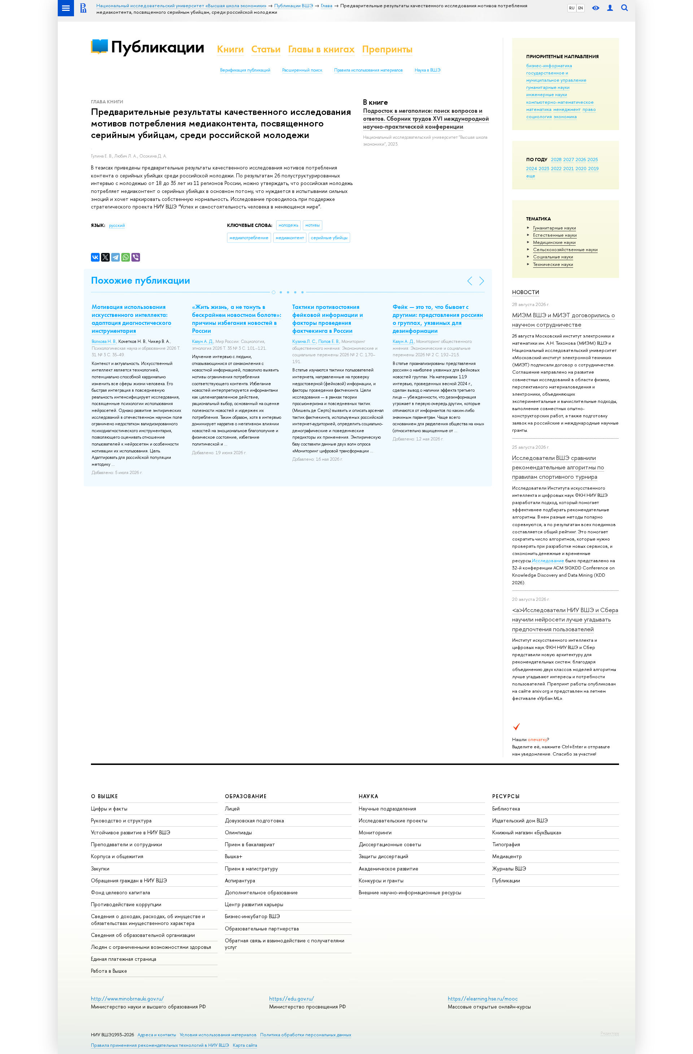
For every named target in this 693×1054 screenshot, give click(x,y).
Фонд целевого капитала (120, 892)
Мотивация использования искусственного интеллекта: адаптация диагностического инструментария (131, 319)
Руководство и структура (121, 820)
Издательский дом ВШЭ (520, 820)
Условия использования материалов (218, 1035)
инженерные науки (546, 94)
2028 (556, 159)
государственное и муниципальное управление (556, 76)
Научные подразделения (387, 808)
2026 (581, 159)
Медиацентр (507, 856)
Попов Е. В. (328, 341)
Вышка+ (234, 856)
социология (539, 116)
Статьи (266, 49)
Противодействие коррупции (126, 904)
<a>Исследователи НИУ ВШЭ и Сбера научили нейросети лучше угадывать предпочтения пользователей (565, 619)
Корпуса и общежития (117, 856)
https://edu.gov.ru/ (291, 998)
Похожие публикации (140, 280)
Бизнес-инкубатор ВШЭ (252, 916)
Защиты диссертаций (383, 856)
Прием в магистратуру (251, 868)
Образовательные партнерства (262, 928)
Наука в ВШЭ (427, 70)
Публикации (157, 46)
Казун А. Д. (202, 341)
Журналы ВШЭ (509, 868)
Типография (506, 844)
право (589, 109)
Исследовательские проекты (393, 820)
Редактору (610, 1033)
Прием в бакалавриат (250, 844)
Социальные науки (553, 256)
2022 (556, 168)
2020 (581, 168)
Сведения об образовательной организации (143, 935)
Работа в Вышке (109, 970)
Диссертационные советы (390, 844)
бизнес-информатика (549, 65)
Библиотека (506, 808)
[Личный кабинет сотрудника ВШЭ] (610, 8)
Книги (230, 49)
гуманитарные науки (548, 87)
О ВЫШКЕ (104, 796)
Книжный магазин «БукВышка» (527, 832)
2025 (593, 159)
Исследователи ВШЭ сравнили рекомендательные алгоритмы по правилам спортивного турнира (558, 467)
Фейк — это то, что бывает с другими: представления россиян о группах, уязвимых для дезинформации (438, 319)
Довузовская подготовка (254, 820)
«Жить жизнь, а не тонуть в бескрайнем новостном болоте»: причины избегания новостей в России (236, 319)
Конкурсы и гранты (381, 880)
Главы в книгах (321, 49)
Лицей (232, 808)
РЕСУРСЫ (506, 796)
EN (580, 7)
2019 (593, 168)
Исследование (548, 560)
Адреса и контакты (157, 1035)
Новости (525, 292)
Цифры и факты (109, 808)
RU (572, 7)
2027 (568, 159)
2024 (531, 168)
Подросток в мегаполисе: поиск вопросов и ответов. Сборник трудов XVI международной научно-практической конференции (426, 118)
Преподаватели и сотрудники (126, 844)
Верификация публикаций (245, 70)
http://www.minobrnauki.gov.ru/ (127, 998)
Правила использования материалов (368, 70)
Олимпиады (238, 832)
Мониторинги (375, 832)
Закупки (100, 868)
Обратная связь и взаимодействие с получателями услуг (284, 943)
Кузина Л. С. (304, 341)
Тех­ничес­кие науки (553, 264)
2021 (568, 168)
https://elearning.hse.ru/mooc (483, 998)
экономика (565, 116)
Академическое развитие (388, 868)
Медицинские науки (554, 242)
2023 (544, 168)
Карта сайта (245, 1045)
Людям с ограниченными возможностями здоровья (151, 946)
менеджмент (567, 109)
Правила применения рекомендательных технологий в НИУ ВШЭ (160, 1045)
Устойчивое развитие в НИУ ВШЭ (130, 832)
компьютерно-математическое (560, 102)
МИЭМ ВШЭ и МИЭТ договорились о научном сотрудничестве (563, 319)
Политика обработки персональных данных (305, 1035)
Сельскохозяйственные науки (565, 249)
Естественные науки (555, 235)
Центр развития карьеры (254, 904)
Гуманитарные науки (554, 227)
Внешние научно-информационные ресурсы (410, 892)
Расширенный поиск (302, 70)
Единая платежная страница (123, 958)
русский (117, 225)
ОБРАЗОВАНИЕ (246, 796)
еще (530, 175)
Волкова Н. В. (104, 341)
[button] (273, 292)
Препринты (387, 49)
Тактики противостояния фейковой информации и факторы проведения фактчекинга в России (327, 319)
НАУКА (369, 796)
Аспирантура (240, 880)
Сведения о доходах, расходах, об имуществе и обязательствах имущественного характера (148, 919)
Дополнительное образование (261, 892)
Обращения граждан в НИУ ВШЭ (129, 880)
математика (539, 109)
